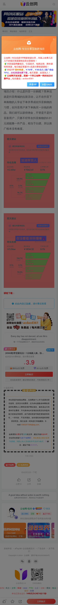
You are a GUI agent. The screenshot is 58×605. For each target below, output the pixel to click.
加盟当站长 (47, 84)
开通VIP (33, 84)
